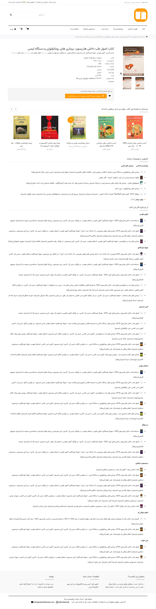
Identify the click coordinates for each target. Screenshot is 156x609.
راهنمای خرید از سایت (45, 587)
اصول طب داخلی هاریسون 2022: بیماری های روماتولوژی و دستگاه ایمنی (114, 495)
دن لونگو (63, 53)
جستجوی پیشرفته (89, 29)
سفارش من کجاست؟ (42, 2)
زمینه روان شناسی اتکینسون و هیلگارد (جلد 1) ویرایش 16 (49, 144)
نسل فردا (92, 57)
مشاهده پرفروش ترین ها (85, 78)
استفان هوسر (71, 53)
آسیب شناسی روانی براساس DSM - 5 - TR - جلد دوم (134, 144)
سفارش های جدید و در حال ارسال (121, 584)
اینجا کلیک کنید (25, 584)
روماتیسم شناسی (142, 165)
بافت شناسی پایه (133, 469)
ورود (11, 29)
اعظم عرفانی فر (36, 53)
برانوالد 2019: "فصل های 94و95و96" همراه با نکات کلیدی (119, 194)
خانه (143, 29)
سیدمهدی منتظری (53, 53)
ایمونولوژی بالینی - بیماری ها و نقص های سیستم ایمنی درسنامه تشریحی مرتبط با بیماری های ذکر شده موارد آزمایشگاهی (97, 183)
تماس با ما (12, 2)
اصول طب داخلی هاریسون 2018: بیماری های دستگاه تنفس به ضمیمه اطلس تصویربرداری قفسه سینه (104, 323)
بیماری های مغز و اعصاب (131, 295)
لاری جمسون (81, 53)
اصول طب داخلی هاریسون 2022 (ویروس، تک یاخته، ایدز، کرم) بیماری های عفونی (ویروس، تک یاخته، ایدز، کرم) (100, 254)
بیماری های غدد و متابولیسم (130, 241)
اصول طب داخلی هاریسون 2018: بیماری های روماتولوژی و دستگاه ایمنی (114, 344)
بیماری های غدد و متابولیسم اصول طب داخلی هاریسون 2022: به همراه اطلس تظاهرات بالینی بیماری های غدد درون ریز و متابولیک (94, 285)
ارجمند (99, 57)
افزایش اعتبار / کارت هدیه (25, 2)
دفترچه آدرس (93, 587)
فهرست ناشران (132, 29)
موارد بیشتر (139, 199)
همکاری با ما (74, 29)
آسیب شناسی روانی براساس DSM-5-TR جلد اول (106, 144)
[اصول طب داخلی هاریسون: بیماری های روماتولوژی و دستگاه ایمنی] (121, 74)
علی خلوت (20, 53)
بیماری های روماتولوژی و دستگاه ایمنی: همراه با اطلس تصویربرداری (116, 172)
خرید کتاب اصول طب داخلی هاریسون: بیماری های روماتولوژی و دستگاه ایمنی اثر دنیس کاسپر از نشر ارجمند (109, 36)
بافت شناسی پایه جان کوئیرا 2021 (127, 506)
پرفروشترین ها (118, 29)
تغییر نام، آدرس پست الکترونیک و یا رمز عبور (82, 584)
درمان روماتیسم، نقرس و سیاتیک (78, 143)
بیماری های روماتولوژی (131, 188)
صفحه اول (88, 599)
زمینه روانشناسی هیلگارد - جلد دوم (21, 144)
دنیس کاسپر (110, 53)
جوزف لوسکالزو (91, 53)
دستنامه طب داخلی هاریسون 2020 (127, 220)
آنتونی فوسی (101, 53)
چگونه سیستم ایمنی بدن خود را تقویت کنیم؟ (124, 177)
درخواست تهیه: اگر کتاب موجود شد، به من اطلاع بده (85, 96)
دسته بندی (105, 29)
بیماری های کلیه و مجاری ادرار (129, 354)
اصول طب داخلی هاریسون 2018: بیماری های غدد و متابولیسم (118, 333)
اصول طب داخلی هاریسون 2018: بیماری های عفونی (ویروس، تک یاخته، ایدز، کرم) (110, 230)
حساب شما (53, 2)
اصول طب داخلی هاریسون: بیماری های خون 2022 (122, 274)
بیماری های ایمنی (127, 165)
